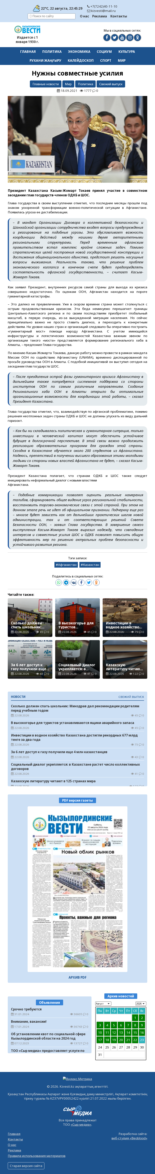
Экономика (79, 51)
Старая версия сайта (26, 1166)
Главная (28, 51)
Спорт (105, 60)
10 (100, 1032)
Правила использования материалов (36, 1156)
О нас (84, 16)
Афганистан (67, 564)
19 (114, 1040)
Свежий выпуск (110, 84)
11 (107, 1032)
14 (128, 1032)
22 (135, 1040)
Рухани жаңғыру (45, 60)
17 (100, 1040)
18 (107, 1040)
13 (121, 1032)
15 (135, 1032)
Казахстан (91, 564)
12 (114, 1032)
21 (128, 1040)
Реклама (99, 16)
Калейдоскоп (81, 60)
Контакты (118, 16)
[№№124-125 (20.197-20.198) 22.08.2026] (77, 889)
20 (121, 1040)
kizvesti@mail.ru (103, 11)
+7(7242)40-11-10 (103, 6)
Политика (52, 51)
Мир (122, 60)
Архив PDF (78, 977)
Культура (126, 51)
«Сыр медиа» (81, 1124)
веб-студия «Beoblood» (129, 1138)
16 (142, 1032)
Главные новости (46, 84)
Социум (104, 51)
